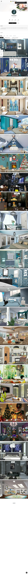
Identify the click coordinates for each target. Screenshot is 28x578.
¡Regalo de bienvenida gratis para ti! (20, 2)
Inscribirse (26, 1)
